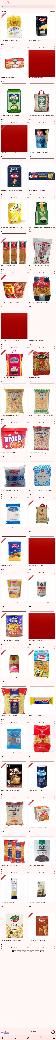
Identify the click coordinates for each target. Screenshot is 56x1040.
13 (43, 951)
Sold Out (14, 47)
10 (35, 951)
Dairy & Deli (32, 1034)
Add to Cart (41, 47)
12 (40, 951)
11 (38, 951)
